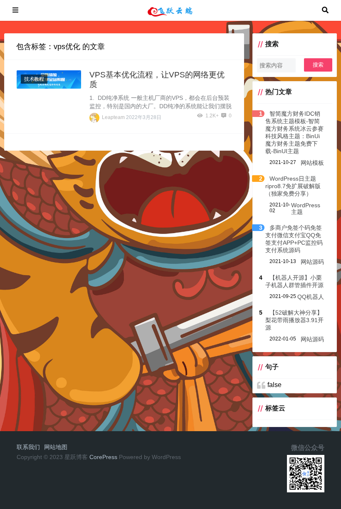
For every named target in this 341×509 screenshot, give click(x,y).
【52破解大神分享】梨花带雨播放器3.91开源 (294, 320)
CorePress (103, 457)
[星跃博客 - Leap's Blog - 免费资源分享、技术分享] (170, 9)
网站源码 (312, 261)
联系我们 (28, 447)
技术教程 (34, 79)
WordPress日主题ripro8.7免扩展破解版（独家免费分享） (293, 186)
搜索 (318, 65)
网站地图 (55, 447)
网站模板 (312, 162)
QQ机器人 (310, 296)
